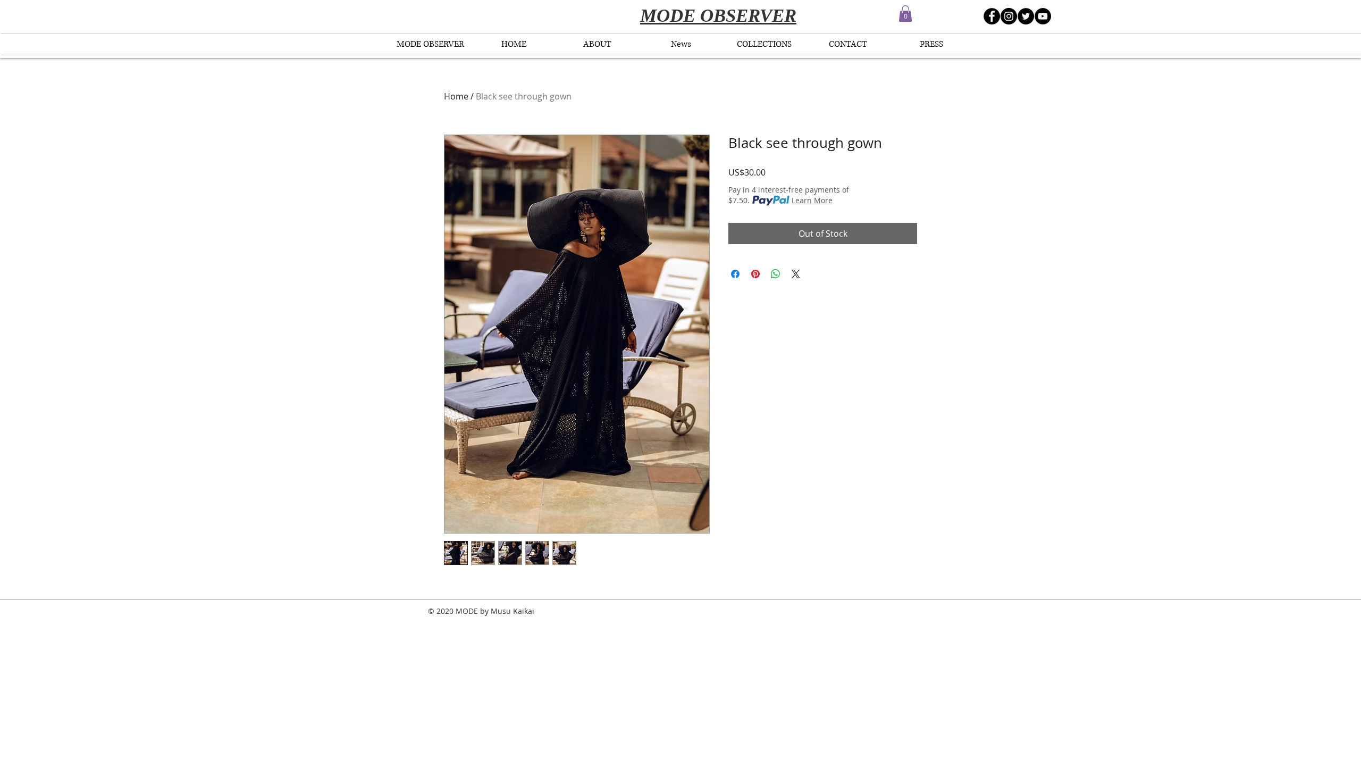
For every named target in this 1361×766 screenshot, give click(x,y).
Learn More (812, 200)
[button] (905, 13)
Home (456, 96)
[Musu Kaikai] (992, 16)
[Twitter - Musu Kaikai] (1026, 16)
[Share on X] (795, 274)
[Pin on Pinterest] (755, 274)
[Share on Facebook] (735, 274)
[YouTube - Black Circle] (1043, 16)
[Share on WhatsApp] (775, 274)
